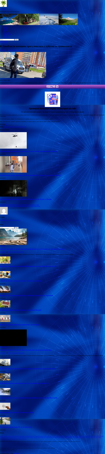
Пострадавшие (41, 437)
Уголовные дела (14, 438)
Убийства (9, 438)
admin (9, 50)
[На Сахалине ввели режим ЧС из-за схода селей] (5, 424)
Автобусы (10, 436)
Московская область (13, 437)
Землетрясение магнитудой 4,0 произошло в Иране (17, 412)
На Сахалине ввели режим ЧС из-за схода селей (16, 427)
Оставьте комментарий (18, 50)
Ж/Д (4, 31)
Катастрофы (91, 436)
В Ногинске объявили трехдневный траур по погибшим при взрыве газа (24, 383)
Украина (20, 438)
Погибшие (24, 437)
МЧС (95, 436)
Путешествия (54, 437)
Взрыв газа (41, 436)
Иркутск (74, 436)
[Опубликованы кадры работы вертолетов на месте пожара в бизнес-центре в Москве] (13, 148)
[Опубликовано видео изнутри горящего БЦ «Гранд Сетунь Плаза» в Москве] (13, 196)
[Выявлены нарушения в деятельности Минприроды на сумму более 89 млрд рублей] (5, 263)
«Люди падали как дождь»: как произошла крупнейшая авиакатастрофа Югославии (28, 398)
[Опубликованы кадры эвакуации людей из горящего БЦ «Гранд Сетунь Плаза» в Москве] (13, 172)
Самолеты (62, 437)
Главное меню (3, 41)
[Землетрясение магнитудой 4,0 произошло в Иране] (5, 409)
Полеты (35, 437)
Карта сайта (6, 37)
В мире (45, 436)
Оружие (24, 126)
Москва (98, 436)
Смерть (91, 437)
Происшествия (7, 34)
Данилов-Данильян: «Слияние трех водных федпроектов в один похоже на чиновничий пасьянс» (32, 249)
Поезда (28, 437)
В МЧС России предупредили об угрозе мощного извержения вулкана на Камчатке (28, 368)
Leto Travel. (3, 9)
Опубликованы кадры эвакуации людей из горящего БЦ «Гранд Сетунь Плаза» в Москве (30, 175)
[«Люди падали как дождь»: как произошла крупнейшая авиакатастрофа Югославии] (5, 394)
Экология (5, 35)
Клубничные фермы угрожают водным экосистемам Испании (20, 310)
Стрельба (96, 437)
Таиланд (100, 437)
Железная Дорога (68, 436)
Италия (86, 436)
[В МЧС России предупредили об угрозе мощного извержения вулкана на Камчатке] (5, 365)
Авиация (5, 30)
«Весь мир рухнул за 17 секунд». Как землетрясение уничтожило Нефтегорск (26, 350)
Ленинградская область (16, 126)
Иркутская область (80, 436)
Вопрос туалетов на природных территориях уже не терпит (20, 324)
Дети (57, 436)
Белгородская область (20, 436)
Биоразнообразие (29, 436)
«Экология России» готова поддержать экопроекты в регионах (21, 281)
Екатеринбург (61, 436)
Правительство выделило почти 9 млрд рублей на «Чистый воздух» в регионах (26, 295)
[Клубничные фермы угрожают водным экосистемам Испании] (5, 307)
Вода (49, 436)
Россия (58, 437)
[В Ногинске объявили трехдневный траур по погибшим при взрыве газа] (5, 380)
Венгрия (37, 436)
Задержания (6, 126)
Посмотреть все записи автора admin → (10, 220)
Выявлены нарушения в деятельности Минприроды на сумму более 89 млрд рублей (28, 266)
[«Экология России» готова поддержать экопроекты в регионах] (5, 277)
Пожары (32, 437)
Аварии (1, 436)
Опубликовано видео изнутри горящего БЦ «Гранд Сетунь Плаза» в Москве (26, 199)
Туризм (5, 28)
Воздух (51, 436)
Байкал (13, 436)
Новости (5, 27)
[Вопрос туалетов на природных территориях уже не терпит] (5, 321)
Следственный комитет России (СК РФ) (81, 437)
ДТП (55, 436)
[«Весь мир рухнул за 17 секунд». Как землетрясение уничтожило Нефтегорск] (13, 345)
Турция (5, 438)
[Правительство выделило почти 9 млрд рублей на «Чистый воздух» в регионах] (5, 292)
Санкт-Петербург (68, 437)
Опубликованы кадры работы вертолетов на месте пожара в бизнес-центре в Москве (28, 151)
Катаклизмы (6, 32)
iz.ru (7, 124)
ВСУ (34, 436)
